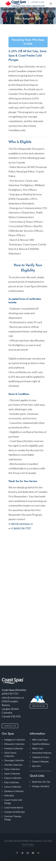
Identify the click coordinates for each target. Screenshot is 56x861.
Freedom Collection (13, 748)
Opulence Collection (14, 791)
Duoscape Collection (14, 760)
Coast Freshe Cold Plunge (13, 801)
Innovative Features (41, 752)
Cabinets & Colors (40, 757)
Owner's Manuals (40, 761)
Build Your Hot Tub (41, 781)
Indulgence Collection (14, 739)
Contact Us (10, 726)
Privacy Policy (28, 844)
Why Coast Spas (40, 739)
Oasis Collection (12, 773)
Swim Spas (9, 795)
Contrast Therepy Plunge (12, 818)
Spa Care (36, 766)
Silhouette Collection (14, 744)
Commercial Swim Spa (14, 812)
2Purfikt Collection (13, 764)
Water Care (37, 748)
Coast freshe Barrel (13, 807)
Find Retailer (38, 706)
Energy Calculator (41, 786)
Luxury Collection (12, 786)
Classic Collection (12, 778)
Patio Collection (12, 769)
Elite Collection (11, 782)
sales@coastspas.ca (21, 523)
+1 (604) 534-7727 (20, 528)
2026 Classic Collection (10, 754)
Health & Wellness (41, 744)
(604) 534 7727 (10, 693)
